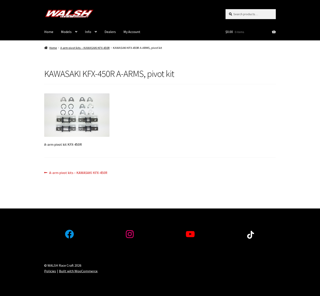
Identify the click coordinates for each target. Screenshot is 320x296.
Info (88, 32)
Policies (50, 271)
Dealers (110, 32)
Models (66, 32)
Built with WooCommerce (78, 271)
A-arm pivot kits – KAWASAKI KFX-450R (85, 48)
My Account (131, 32)
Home (48, 32)
